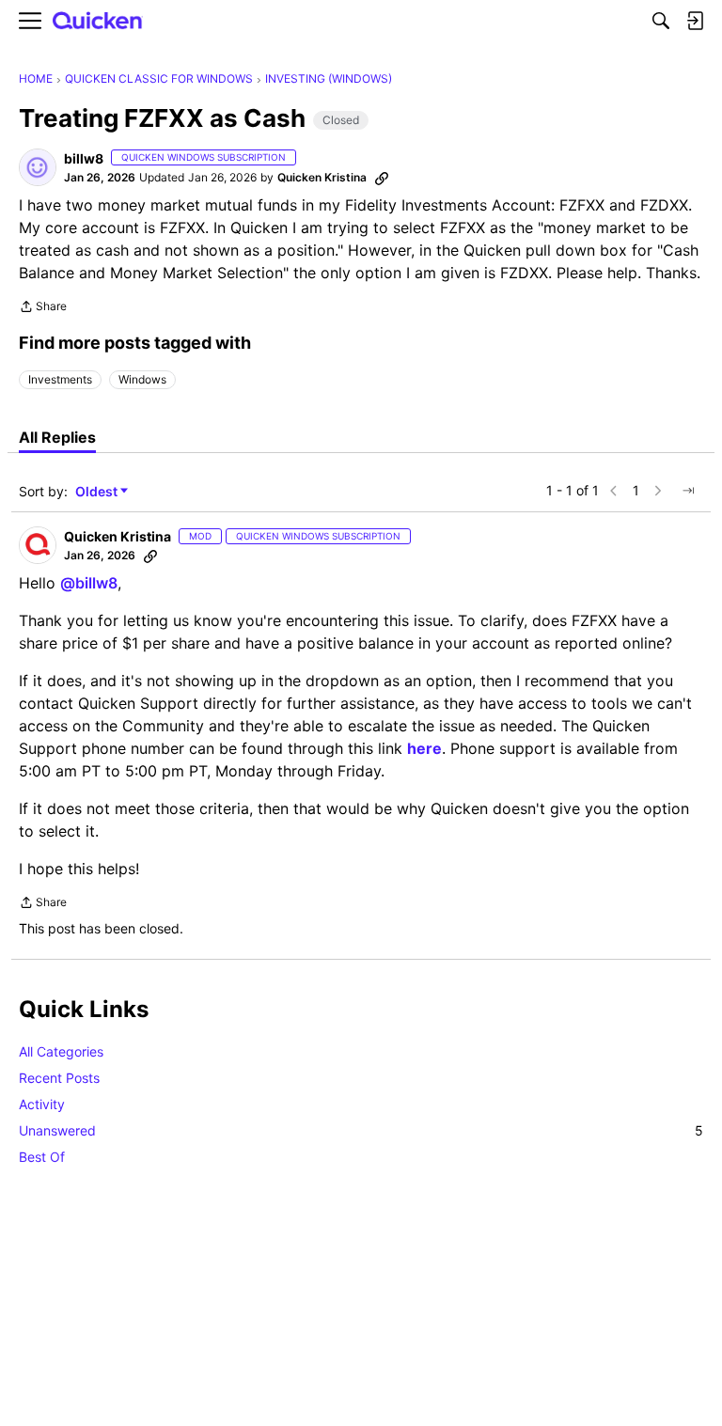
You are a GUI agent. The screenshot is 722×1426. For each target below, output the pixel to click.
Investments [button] (60, 379)
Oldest (97, 492)
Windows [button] (142, 379)
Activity (42, 1104)
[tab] (57, 437)
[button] (37, 167)
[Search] (661, 20)
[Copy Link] (381, 177)
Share (43, 308)
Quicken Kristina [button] (322, 177)
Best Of (42, 1157)
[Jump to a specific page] (688, 491)
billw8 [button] (83, 158)
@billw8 (89, 582)
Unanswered (361, 1130)
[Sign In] (695, 20)
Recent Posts (59, 1078)
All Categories (61, 1051)
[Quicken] (98, 21)
